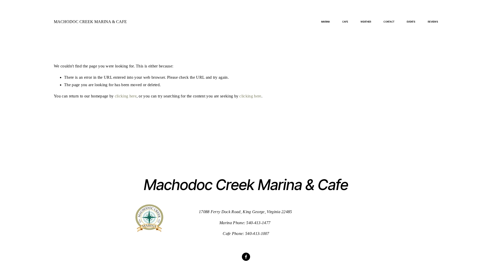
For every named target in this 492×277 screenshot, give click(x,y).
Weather (366, 21)
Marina (325, 21)
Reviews (433, 21)
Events (411, 21)
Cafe (345, 21)
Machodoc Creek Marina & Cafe (90, 21)
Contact (388, 21)
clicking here (126, 96)
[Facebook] (246, 257)
